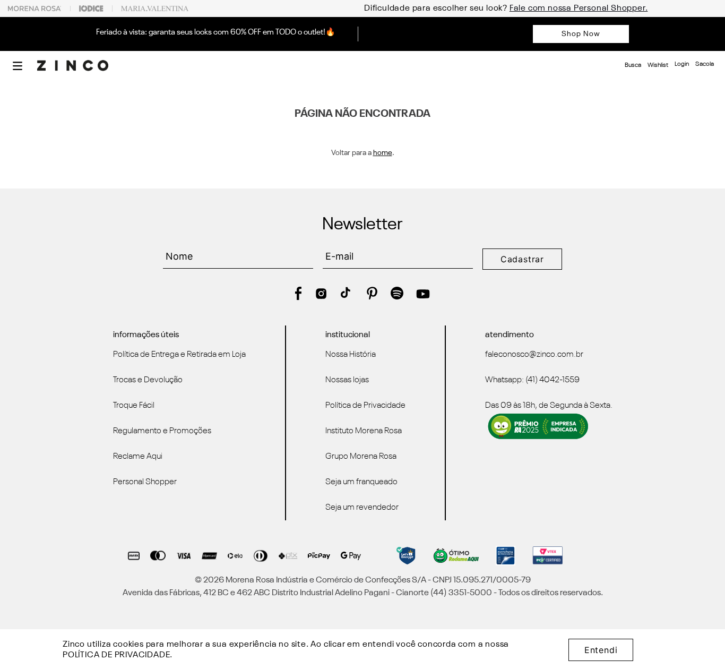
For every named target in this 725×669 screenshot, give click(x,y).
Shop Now (581, 34)
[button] (17, 65)
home (382, 153)
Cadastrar (522, 259)
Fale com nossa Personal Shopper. (507, 8)
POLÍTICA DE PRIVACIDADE (116, 655)
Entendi (601, 650)
